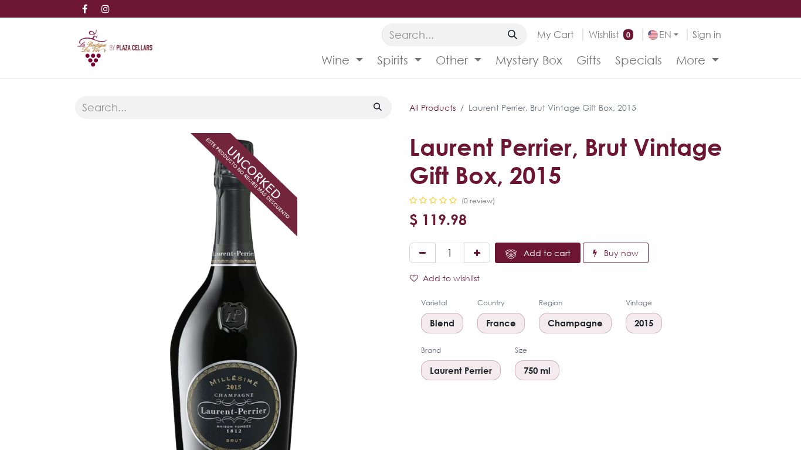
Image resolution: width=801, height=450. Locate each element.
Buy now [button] (620, 252)
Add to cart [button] (546, 252)
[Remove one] (422, 253)
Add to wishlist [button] (451, 278)
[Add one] (477, 253)
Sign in (707, 34)
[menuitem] (342, 60)
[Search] (512, 34)
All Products (432, 107)
